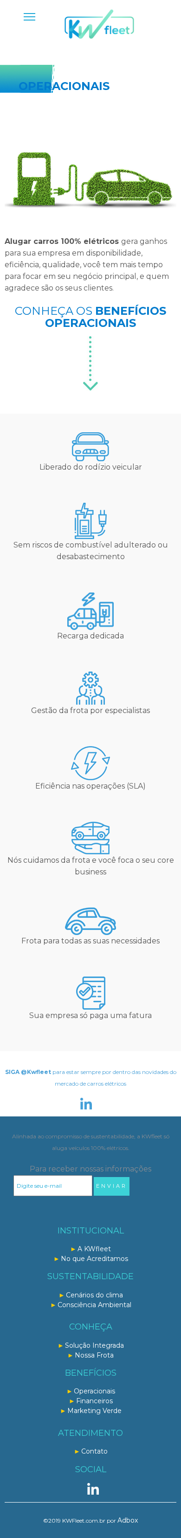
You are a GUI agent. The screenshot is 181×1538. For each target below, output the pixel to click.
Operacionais (94, 1391)
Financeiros (94, 1401)
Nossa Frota (94, 1355)
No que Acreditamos (94, 1258)
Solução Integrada (94, 1345)
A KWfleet (94, 1249)
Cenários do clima (94, 1295)
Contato (94, 1451)
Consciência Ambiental (94, 1305)
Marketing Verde (94, 1410)
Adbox (127, 1520)
